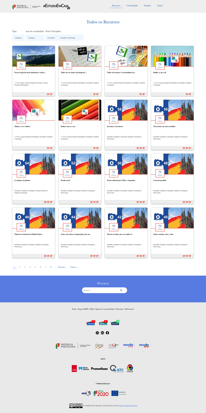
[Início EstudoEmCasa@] (26, 6)
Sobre (74, 309)
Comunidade (132, 5)
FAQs (92, 309)
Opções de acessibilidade (104, 309)
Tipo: (14, 31)
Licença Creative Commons (128, 405)
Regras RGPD (83, 309)
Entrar (160, 5)
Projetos (147, 5)
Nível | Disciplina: (53, 31)
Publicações (129, 309)
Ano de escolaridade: (35, 31)
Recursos (116, 5)
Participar (119, 309)
